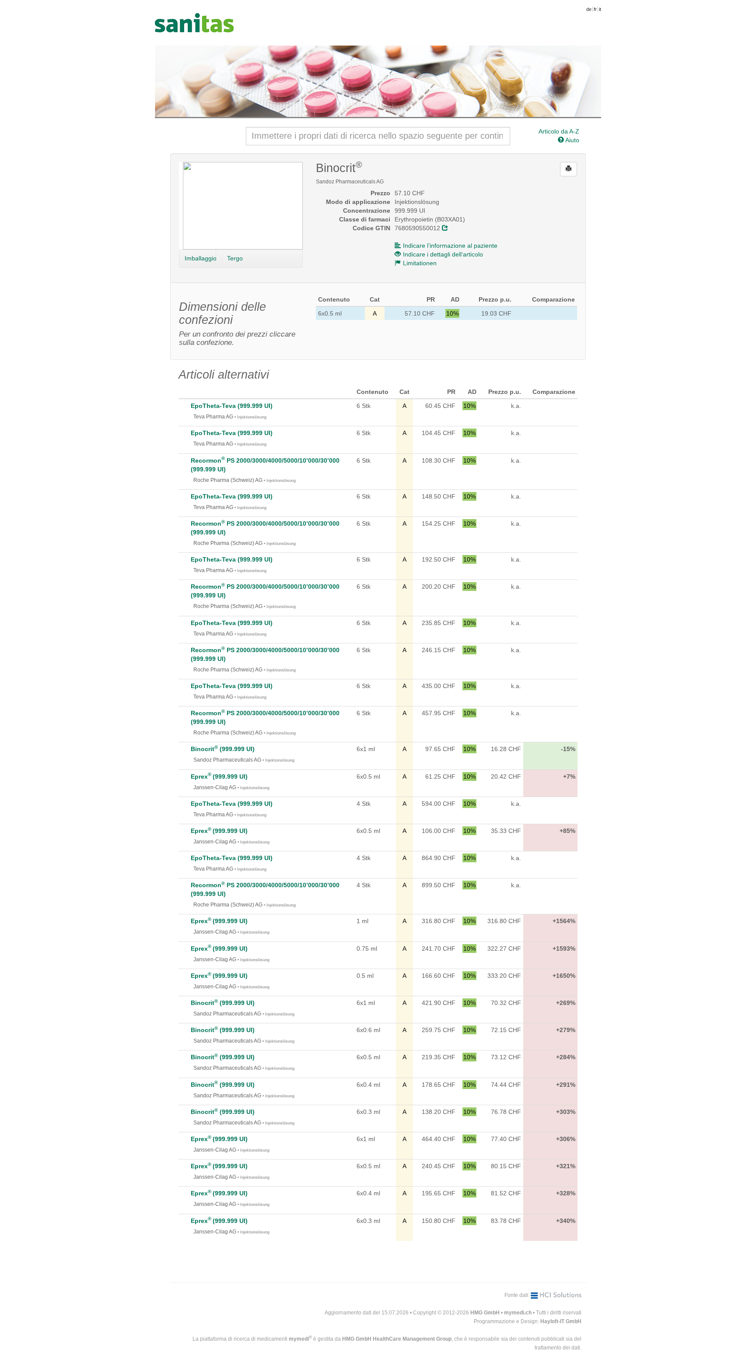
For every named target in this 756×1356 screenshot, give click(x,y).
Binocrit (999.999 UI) (223, 748)
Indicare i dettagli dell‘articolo (443, 254)
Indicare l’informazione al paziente (450, 245)
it (600, 9)
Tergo (235, 258)
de (589, 9)
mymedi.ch (518, 1313)
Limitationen (420, 263)
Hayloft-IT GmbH (560, 1321)
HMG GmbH (485, 1313)
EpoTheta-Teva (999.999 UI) (232, 405)
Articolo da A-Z (559, 131)
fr (595, 9)
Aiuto (571, 140)
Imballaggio (200, 258)
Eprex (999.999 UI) (219, 776)
